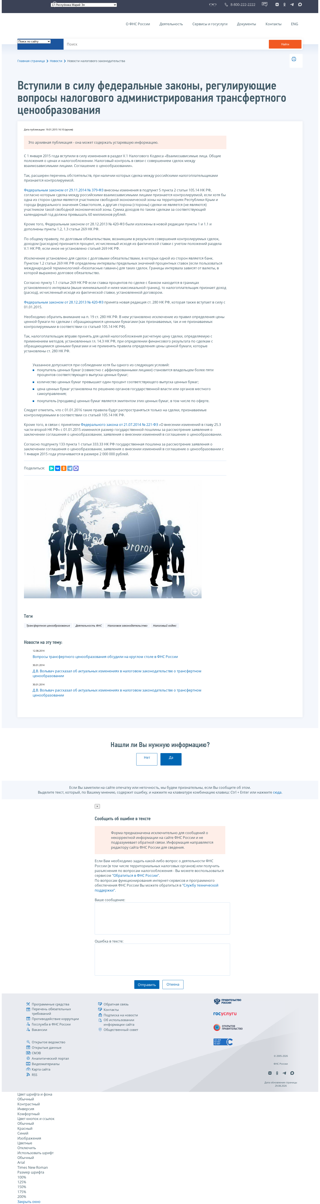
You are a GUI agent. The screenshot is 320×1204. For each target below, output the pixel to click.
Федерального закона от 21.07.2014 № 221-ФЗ (119, 424)
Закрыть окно (28, 1201)
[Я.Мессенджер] (51, 468)
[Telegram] (69, 468)
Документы (246, 24)
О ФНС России (138, 24)
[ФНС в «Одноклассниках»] (284, 4)
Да (171, 757)
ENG (294, 24)
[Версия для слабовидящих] (213, 4)
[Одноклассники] (63, 468)
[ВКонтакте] (57, 468)
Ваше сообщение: (110, 899)
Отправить (147, 984)
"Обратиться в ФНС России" (135, 875)
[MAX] (76, 468)
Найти (285, 44)
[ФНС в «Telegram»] (292, 4)
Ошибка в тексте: (109, 941)
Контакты (273, 24)
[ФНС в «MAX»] (299, 4)
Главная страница (31, 61)
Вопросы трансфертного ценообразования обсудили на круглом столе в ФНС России (105, 656)
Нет (147, 757)
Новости (56, 61)
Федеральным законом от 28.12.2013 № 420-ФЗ (63, 302)
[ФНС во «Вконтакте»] (277, 4)
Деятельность (171, 24)
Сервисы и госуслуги (209, 24)
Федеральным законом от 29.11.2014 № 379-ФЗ (63, 190)
